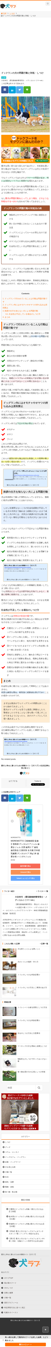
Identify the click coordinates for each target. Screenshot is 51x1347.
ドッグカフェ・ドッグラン (15, 1157)
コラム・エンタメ (12, 1152)
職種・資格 (9, 1187)
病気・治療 (9, 1182)
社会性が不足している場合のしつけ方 (22, 314)
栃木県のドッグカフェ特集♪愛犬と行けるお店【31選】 (26, 1218)
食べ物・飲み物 (11, 1192)
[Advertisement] (25, 44)
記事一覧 (44, 944)
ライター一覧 (43, 891)
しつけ (12, 13)
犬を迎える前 (10, 1167)
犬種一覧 (8, 1172)
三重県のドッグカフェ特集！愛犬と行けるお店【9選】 (26, 1210)
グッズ (7, 1147)
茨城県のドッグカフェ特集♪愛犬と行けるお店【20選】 (26, 1225)
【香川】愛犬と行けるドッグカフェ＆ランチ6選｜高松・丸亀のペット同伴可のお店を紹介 (26, 1240)
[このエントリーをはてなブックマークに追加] (12, 89)
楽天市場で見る (25, 866)
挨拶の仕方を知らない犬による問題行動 (20, 311)
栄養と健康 (8, 1293)
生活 (7, 1177)
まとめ (6, 317)
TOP (4, 13)
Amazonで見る (25, 872)
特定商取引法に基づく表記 (14, 1308)
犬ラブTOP (8, 1278)
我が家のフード (10, 1283)
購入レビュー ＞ (25, 1344)
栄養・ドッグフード (13, 1162)
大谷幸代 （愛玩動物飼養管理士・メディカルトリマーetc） (22, 80)
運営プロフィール (11, 1303)
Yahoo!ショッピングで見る (25, 878)
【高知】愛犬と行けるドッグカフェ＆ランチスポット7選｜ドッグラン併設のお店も (26, 1232)
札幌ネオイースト (11, 1312)
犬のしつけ (8, 1288)
